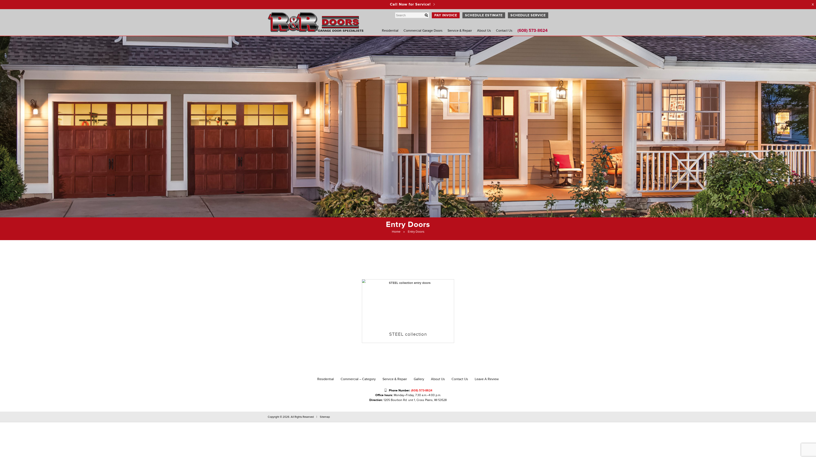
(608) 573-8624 (532, 30)
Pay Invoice (445, 15)
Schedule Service (528, 15)
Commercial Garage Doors (423, 30)
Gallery (419, 379)
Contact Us (504, 30)
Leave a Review (487, 379)
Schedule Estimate (484, 15)
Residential (390, 30)
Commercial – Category (358, 379)
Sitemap (325, 417)
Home (396, 232)
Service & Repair (460, 30)
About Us (484, 30)
